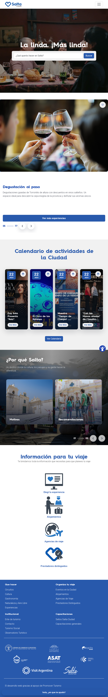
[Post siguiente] (31, 226)
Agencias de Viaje (64, 598)
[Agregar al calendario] (23, 274)
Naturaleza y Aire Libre (16, 603)
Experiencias (11, 607)
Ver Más (13, 325)
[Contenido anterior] (93, 438)
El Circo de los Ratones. (41, 318)
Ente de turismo (13, 619)
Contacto (9, 623)
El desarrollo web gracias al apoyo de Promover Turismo (33, 685)
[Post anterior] (22, 226)
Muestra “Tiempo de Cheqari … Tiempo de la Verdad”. (65, 316)
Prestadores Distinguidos (68, 603)
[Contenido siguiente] (101, 438)
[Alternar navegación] (99, 4)
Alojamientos (62, 594)
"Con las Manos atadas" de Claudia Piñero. (91, 316)
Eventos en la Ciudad (66, 589)
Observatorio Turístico (16, 632)
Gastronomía (11, 598)
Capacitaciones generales (68, 623)
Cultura (8, 594)
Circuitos (9, 589)
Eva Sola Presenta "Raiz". (13, 316)
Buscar (89, 55)
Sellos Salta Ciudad (65, 619)
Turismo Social (12, 628)
